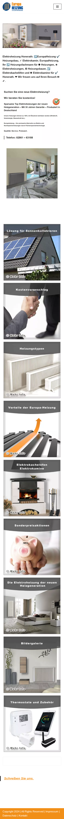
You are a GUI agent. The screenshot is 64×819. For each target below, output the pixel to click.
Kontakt (23, 815)
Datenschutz (10, 815)
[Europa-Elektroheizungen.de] (13, 6)
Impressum (52, 811)
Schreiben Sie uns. (19, 778)
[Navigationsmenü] (57, 6)
